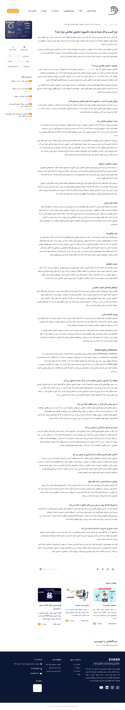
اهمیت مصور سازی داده (53, 664)
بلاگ (80, 10)
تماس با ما (32, 10)
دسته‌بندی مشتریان (55, 668)
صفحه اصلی (91, 10)
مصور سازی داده (89, 69)
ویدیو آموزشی (69, 10)
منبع (115, 556)
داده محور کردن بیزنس (54, 671)
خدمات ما (55, 10)
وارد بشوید (99, 645)
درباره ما (44, 10)
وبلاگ (78, 674)
